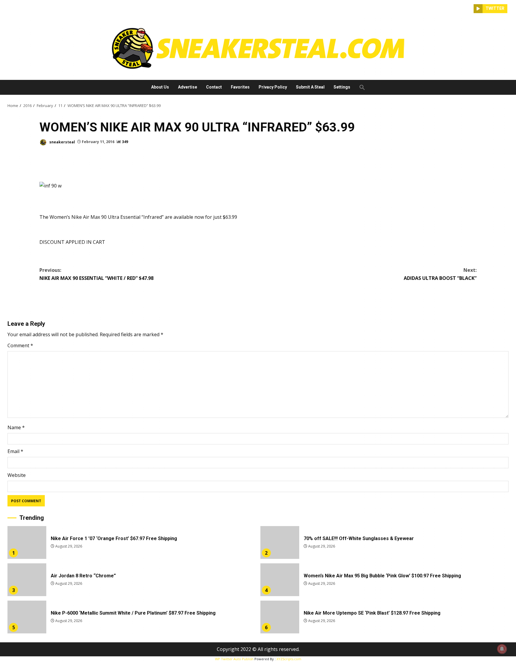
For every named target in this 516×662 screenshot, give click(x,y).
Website (16, 475)
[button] (360, 87)
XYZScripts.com (289, 659)
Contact (214, 87)
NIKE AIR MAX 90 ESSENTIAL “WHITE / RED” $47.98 (96, 274)
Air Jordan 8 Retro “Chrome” (26, 579)
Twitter (495, 8)
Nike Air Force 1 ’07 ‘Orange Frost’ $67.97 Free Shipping (26, 542)
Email (15, 451)
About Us (160, 87)
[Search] (469, 8)
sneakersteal (61, 141)
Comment (20, 345)
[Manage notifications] (502, 649)
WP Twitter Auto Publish (234, 659)
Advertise (187, 87)
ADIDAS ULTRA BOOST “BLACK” (440, 274)
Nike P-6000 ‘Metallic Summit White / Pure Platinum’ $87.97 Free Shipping (26, 617)
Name (16, 427)
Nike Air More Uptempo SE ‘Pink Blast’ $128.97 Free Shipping (279, 617)
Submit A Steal (310, 87)
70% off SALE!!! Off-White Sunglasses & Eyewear (279, 542)
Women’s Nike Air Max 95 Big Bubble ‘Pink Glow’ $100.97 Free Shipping (279, 579)
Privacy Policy (273, 87)
